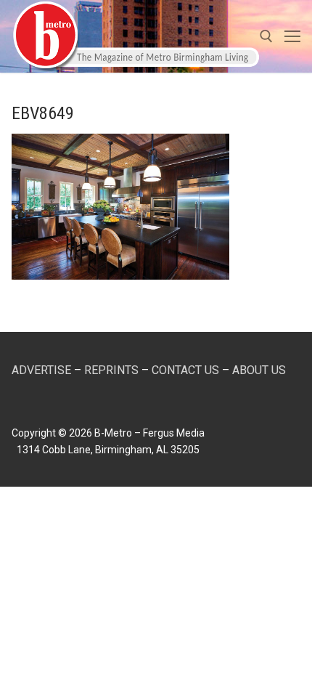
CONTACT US (185, 370)
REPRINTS (111, 370)
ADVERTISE (41, 370)
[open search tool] (266, 36)
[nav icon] (292, 36)
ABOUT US (259, 370)
